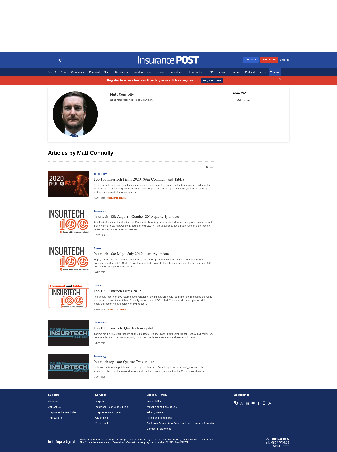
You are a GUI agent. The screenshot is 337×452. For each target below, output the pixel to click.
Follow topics (236, 403)
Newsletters (253, 403)
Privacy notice (155, 412)
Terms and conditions (159, 418)
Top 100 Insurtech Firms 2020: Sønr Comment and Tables (139, 179)
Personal (94, 72)
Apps (264, 403)
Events (262, 72)
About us (53, 401)
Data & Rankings (195, 72)
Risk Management (142, 72)
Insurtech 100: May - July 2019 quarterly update (131, 253)
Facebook (258, 403)
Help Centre (55, 418)
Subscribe (269, 60)
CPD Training (217, 72)
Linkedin (247, 403)
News (64, 72)
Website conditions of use (162, 407)
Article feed (244, 100)
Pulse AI (52, 72)
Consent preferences (159, 428)
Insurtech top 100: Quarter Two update (124, 361)
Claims (107, 72)
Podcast (250, 72)
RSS (270, 403)
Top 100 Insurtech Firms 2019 (117, 290)
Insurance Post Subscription (111, 407)
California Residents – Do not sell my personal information (181, 423)
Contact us (54, 407)
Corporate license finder (62, 412)
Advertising (101, 418)
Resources (235, 72)
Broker (161, 72)
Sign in (284, 60)
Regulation (121, 72)
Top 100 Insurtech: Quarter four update (124, 328)
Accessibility (154, 401)
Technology (175, 72)
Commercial (78, 72)
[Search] (61, 60)
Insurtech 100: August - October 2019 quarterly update (136, 216)
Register (251, 60)
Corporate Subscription (108, 412)
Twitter (242, 403)
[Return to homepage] (168, 63)
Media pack (101, 423)
